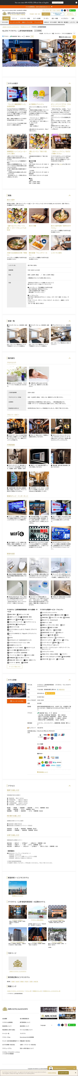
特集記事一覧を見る (25, 1041)
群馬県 (21, 981)
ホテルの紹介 (53, 22)
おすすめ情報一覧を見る (8, 1044)
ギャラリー (58, 33)
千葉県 (30, 981)
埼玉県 (26, 981)
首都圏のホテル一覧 (37, 991)
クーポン (46, 18)
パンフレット (47, 33)
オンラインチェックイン (70, 14)
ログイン (46, 14)
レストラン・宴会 (25, 18)
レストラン (72, 22)
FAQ (54, 10)
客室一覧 (60, 22)
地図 (53, 33)
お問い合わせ (50, 693)
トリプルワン (64, 18)
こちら (60, 164)
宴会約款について (24, 1026)
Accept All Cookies (63, 1072)
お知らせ (46, 22)
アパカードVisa (6, 1037)
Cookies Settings (52, 1072)
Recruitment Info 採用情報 (27, 1037)
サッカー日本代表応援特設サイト (11, 1041)
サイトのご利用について (26, 1030)
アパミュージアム (7, 1048)
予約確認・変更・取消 (34, 14)
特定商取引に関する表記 (8, 1030)
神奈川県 (36, 981)
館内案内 (66, 22)
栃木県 (17, 981)
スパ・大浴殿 (36, 18)
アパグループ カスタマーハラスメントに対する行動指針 (11, 1052)
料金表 (41, 33)
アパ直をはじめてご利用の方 (57, 14)
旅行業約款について (25, 1022)
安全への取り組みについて (27, 1048)
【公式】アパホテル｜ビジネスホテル (15, 991)
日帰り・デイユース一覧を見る (28, 1044)
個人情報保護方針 (24, 1018)
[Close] (75, 1072)
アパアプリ (23, 1033)
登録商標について (43, 772)
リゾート (14, 18)
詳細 (32, 36)
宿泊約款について (7, 1026)
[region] (39, 22)
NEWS (58, 10)
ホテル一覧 (48, 10)
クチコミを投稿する (67, 33)
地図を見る (62, 689)
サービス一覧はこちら (14, 666)
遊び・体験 (55, 18)
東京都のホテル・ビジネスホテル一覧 (51, 991)
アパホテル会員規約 (7, 1022)
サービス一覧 (5, 1033)
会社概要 (4, 1018)
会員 (73, 18)
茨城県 (13, 981)
